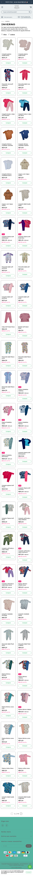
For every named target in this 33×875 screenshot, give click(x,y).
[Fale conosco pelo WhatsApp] (30, 867)
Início (2, 21)
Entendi (28, 872)
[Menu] (2, 7)
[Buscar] (29, 12)
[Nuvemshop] (16, 868)
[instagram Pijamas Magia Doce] (2, 825)
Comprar (8, 63)
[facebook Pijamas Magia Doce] (6, 825)
